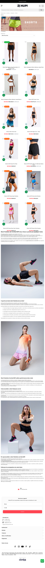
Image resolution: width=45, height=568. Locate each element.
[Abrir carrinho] (41, 6)
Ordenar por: (3, 33)
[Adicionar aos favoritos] (3, 42)
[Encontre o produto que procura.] (41, 10)
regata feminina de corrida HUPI (32, 240)
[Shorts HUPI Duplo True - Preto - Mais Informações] (33, 116)
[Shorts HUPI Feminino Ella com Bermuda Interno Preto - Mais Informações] (33, 149)
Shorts (16, 13)
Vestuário (12, 13)
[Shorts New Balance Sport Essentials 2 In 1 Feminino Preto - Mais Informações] (11, 52)
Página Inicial (3, 13)
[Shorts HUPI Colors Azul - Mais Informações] (11, 116)
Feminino (8, 13)
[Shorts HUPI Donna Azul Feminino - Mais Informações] (33, 181)
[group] (22, 489)
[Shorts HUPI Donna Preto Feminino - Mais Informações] (33, 213)
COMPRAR (3, 63)
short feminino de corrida (15, 397)
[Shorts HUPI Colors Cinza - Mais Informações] (33, 84)
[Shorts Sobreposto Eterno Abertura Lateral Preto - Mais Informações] (33, 52)
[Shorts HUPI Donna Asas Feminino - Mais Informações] (11, 181)
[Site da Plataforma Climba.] (22, 559)
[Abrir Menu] (2, 5)
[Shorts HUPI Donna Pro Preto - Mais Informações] (11, 149)
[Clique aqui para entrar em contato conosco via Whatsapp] (42, 561)
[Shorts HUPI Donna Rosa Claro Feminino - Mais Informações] (11, 213)
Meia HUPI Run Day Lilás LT (24, 478)
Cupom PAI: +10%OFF (22, 1)
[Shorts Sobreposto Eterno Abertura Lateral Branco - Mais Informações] (11, 84)
